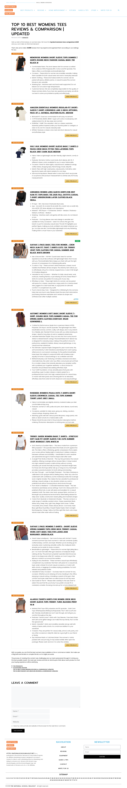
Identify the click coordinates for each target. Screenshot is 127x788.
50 (99, 778)
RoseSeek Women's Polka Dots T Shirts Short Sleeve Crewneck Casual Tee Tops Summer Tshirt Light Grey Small (52, 396)
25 (46, 778)
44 (86, 778)
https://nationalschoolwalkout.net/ (21, 753)
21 (38, 778)
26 (48, 778)
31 (59, 778)
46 (90, 778)
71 (72, 780)
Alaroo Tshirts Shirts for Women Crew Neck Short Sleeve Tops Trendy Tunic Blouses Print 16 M (53, 602)
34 (65, 778)
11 (19, 778)
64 (57, 780)
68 (66, 780)
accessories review (20, 667)
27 (50, 778)
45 (88, 778)
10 (18, 778)
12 (21, 778)
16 (28, 778)
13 (23, 778)
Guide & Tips (83, 10)
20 (36, 778)
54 (107, 778)
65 (59, 780)
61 (51, 780)
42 (82, 778)
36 (69, 778)
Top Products (18, 666)
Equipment (63, 756)
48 (95, 778)
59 (118, 778)
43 (84, 778)
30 (57, 778)
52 (103, 778)
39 (75, 778)
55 (109, 778)
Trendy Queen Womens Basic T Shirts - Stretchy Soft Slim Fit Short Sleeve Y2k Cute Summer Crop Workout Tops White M (54, 439)
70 (70, 780)
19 (34, 778)
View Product (71, 97)
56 (111, 778)
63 (55, 780)
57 (113, 778)
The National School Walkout (23, 786)
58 (115, 778)
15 (26, 778)
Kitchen (72, 10)
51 (101, 778)
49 (97, 778)
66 (61, 780)
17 (30, 778)
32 (61, 778)
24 (44, 778)
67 (64, 780)
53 (105, 778)
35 (67, 778)
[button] (118, 10)
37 (71, 778)
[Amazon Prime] (75, 299)
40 (78, 778)
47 (92, 778)
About (63, 747)
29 (55, 778)
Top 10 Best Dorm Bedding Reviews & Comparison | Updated (33, 669)
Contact (63, 764)
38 (73, 778)
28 (52, 778)
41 (79, 778)
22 (40, 778)
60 (120, 778)
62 (53, 780)
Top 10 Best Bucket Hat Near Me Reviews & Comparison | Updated (35, 671)
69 (68, 780)
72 (74, 780)
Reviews (40, 10)
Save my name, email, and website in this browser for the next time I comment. (39, 726)
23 (42, 778)
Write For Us (106, 10)
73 (76, 780)
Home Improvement (57, 10)
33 (63, 778)
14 (24, 778)
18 (32, 778)
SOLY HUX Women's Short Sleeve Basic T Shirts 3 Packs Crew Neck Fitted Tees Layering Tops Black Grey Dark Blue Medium (54, 149)
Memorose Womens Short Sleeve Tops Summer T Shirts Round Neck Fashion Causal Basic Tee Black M (54, 60)
